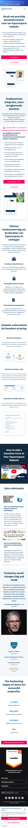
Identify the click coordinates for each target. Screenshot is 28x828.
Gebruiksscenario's (7, 782)
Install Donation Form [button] (14, 182)
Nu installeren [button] (14, 57)
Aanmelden (17, 4)
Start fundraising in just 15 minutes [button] (14, 742)
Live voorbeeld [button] (14, 62)
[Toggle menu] (24, 9)
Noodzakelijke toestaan (14, 822)
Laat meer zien (5, 815)
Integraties (4, 786)
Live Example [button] (14, 187)
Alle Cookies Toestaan (14, 818)
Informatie (4, 778)
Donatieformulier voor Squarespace (16, 127)
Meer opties (4, 826)
